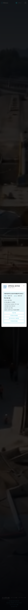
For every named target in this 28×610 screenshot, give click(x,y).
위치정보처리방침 (14, 321)
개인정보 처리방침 (14, 315)
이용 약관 (14, 312)
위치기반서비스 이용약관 (14, 318)
